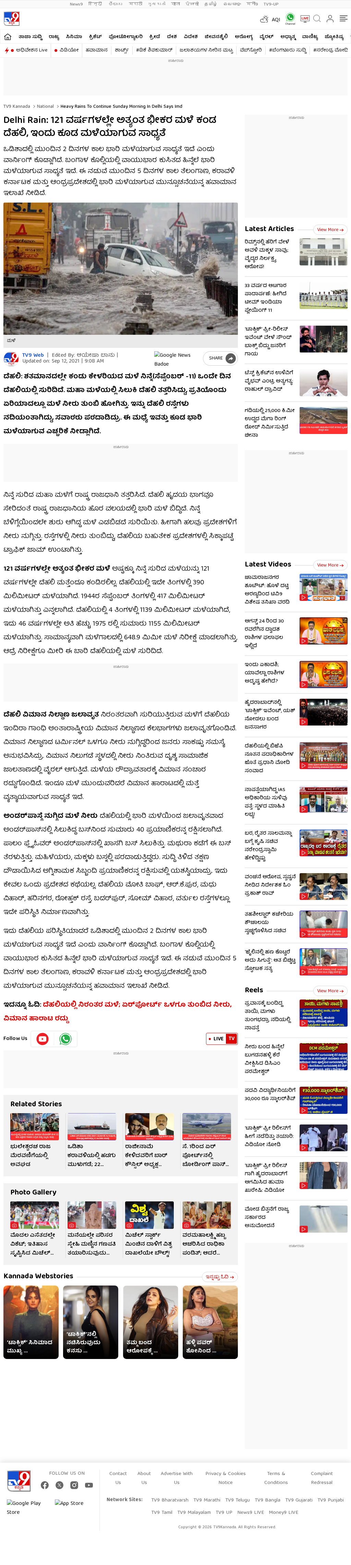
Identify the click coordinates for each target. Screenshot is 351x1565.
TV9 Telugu (237, 1500)
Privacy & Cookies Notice (225, 1478)
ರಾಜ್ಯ (54, 37)
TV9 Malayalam (194, 1512)
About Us (144, 1478)
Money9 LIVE (283, 1512)
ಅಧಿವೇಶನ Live (31, 50)
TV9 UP (224, 1512)
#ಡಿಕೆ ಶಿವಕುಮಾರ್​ (154, 50)
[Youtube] (42, 1039)
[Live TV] (302, 19)
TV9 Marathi (206, 1500)
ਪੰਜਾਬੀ (192, 4)
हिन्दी (95, 4)
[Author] (11, 359)
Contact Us (118, 1478)
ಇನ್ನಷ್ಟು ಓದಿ (217, 1277)
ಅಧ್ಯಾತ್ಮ (287, 37)
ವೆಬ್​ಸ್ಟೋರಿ (251, 50)
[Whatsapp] (287, 19)
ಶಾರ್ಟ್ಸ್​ (122, 50)
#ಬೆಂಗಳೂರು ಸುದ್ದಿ (287, 50)
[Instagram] (74, 1485)
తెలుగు (116, 4)
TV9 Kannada (16, 107)
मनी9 (252, 4)
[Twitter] (59, 1485)
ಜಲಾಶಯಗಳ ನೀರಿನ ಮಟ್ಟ (206, 50)
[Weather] (263, 19)
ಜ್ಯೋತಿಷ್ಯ (334, 37)
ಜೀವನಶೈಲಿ (216, 37)
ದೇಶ (172, 37)
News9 (76, 4)
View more (327, 230)
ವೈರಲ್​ (266, 37)
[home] (8, 37)
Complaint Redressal (322, 1478)
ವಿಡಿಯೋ (69, 50)
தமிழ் (211, 4)
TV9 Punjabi (330, 1500)
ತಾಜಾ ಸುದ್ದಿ (30, 37)
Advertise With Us (177, 1478)
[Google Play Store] (27, 1508)
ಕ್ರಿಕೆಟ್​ (95, 37)
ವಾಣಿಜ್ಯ (310, 37)
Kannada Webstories (38, 1276)
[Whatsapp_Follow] (65, 1039)
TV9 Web (33, 356)
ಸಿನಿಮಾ (74, 37)
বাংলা (175, 4)
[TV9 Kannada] (11, 19)
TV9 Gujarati (299, 1500)
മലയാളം (232, 4)
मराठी (135, 4)
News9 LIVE (250, 1512)
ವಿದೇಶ (191, 37)
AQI (276, 20)
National (45, 107)
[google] (177, 358)
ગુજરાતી (157, 4)
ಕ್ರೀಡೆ (154, 37)
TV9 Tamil (161, 1512)
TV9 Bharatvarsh (170, 1500)
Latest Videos (268, 565)
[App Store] (75, 1508)
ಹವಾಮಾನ (97, 50)
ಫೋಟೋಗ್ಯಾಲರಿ (126, 37)
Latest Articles (269, 229)
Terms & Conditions (276, 1478)
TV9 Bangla (267, 1500)
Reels (254, 990)
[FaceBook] (45, 1485)
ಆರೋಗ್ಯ (244, 37)
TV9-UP (271, 4)
